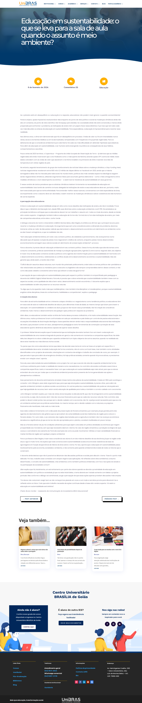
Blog (104, 4)
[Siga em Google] (91, 682)
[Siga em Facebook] (107, 624)
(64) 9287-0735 (50, 676)
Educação (103, 87)
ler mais (23, 565)
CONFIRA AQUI (28, 627)
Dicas (22, 554)
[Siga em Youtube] (119, 624)
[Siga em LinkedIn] (84, 682)
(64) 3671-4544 (50, 671)
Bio (77, 675)
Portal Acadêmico (114, 4)
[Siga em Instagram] (113, 624)
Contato (94, 4)
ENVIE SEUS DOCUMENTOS (71, 623)
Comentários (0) (71, 87)
